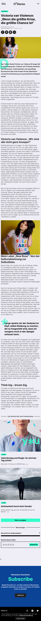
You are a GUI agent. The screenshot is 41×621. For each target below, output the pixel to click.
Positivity (5, 11)
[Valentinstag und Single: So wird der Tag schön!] (20, 436)
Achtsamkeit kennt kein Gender (16, 506)
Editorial (12, 27)
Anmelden (20, 595)
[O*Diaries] (20, 4)
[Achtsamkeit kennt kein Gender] (20, 484)
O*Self (4, 454)
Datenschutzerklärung (26, 615)
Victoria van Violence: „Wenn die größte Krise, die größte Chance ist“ (18, 19)
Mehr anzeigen (20, 520)
